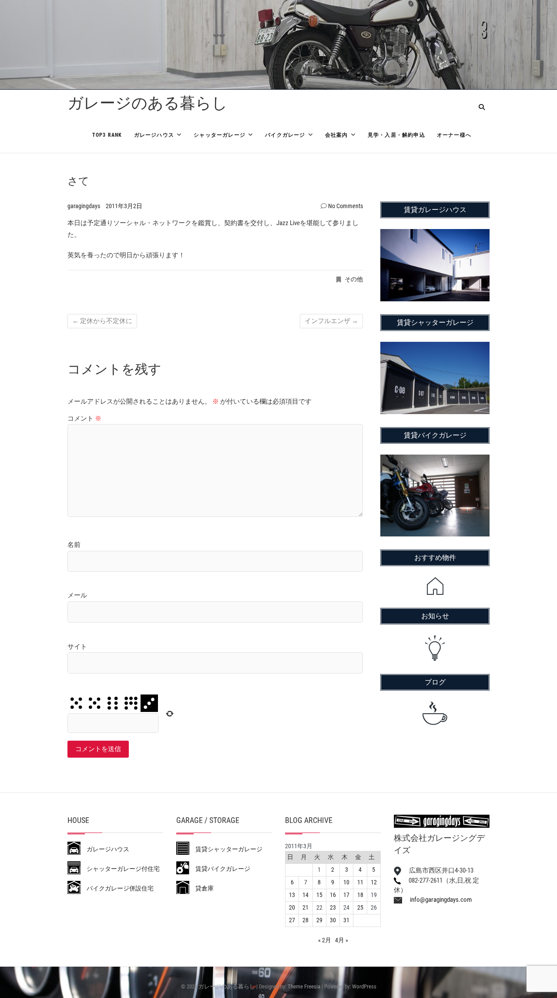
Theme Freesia (304, 986)
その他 (354, 279)
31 (346, 920)
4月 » (341, 940)
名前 (74, 545)
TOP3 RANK (107, 135)
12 (374, 882)
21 (305, 907)
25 (360, 907)
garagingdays (84, 205)
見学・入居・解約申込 (396, 135)
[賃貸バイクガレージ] (435, 460)
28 (305, 920)
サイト (77, 647)
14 (305, 894)
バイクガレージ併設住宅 (117, 888)
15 (319, 894)
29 (319, 920)
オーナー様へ (454, 135)
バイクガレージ (285, 135)
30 (333, 920)
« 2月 (324, 940)
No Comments (345, 205)
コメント (84, 418)
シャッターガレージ (219, 135)
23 (333, 907)
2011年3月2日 (124, 205)
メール (77, 595)
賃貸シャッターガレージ (225, 849)
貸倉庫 (201, 888)
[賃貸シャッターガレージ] (435, 347)
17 (346, 894)
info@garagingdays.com (437, 900)
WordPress (364, 986)
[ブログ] (435, 713)
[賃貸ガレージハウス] (435, 235)
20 (292, 907)
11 (360, 882)
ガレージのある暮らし (147, 103)
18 (360, 894)
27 (292, 920)
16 (333, 894)
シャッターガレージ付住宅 (120, 868)
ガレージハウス (154, 135)
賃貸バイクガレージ (219, 868)
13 (292, 894)
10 (346, 882)
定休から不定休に (102, 321)
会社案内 (336, 135)
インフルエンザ (331, 321)
